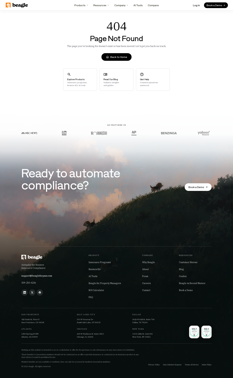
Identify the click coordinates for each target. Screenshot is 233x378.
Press (145, 276)
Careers (146, 283)
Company (120, 5)
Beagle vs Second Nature (192, 283)
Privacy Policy (154, 365)
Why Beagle (148, 262)
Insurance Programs (100, 262)
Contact (146, 290)
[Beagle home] (17, 5)
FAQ (91, 297)
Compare (153, 5)
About (145, 269)
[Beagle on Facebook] (40, 292)
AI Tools (138, 5)
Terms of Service (192, 365)
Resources (99, 5)
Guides (183, 276)
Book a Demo (186, 290)
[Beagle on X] (32, 292)
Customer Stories (188, 262)
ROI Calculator (96, 290)
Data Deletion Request (172, 365)
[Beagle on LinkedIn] (24, 292)
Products (79, 5)
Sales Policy (207, 365)
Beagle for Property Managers (105, 283)
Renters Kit (94, 269)
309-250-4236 (28, 282)
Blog (181, 269)
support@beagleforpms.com (36, 275)
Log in (196, 5)
